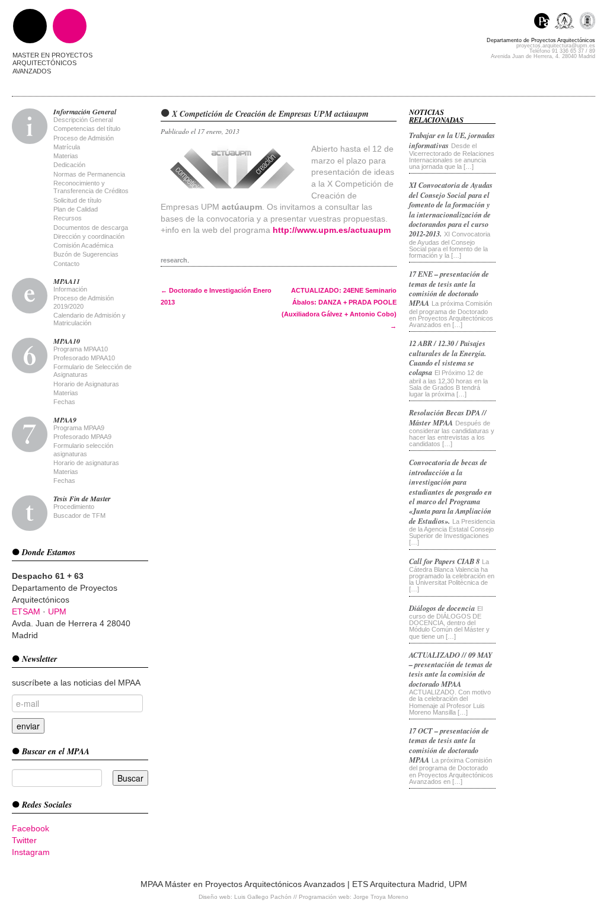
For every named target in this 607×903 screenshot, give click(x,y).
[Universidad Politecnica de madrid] (587, 22)
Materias (65, 155)
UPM (57, 611)
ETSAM (26, 611)
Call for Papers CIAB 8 (444, 561)
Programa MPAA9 (78, 427)
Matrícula (66, 146)
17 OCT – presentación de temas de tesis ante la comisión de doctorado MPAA (449, 745)
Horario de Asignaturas (86, 384)
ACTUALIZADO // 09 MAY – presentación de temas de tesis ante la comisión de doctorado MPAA (451, 669)
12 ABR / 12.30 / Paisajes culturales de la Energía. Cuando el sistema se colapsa (447, 357)
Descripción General (83, 119)
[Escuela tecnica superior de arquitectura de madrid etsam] (567, 22)
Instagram (31, 852)
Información (70, 289)
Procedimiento (73, 506)
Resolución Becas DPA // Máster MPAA (448, 417)
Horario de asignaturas (86, 462)
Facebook (30, 828)
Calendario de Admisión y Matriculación (89, 319)
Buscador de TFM (79, 515)
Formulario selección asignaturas (83, 449)
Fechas (64, 401)
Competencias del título (86, 128)
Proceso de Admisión (83, 138)
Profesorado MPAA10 (84, 357)
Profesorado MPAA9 (82, 436)
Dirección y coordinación (88, 236)
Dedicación (69, 164)
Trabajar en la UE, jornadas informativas (452, 140)
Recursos (67, 218)
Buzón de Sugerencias (86, 254)
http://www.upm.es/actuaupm (332, 230)
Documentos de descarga (90, 227)
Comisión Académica (83, 245)
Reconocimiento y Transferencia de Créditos (91, 187)
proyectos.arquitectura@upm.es (555, 46)
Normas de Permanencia (89, 174)
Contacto (66, 263)
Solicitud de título (77, 200)
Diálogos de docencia (442, 608)
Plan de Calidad (75, 209)
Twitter (24, 840)
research (174, 260)
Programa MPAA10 (80, 349)
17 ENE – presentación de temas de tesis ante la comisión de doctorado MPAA (449, 288)
